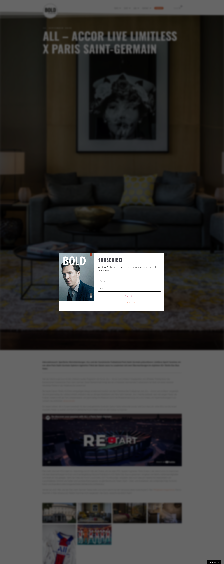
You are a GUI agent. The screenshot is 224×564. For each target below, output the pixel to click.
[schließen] (166, 254)
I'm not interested (129, 302)
